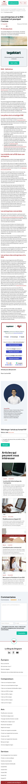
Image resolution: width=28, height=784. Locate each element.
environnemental (21, 119)
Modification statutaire (7, 713)
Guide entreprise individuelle (8, 763)
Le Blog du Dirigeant (4, 3)
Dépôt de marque (5, 727)
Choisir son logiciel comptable (8, 730)
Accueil (2, 9)
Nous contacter (5, 663)
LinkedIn (9, 652)
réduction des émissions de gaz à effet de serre (15, 146)
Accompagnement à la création (9, 755)
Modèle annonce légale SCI (12, 519)
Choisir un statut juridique (7, 758)
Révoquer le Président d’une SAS (14, 577)
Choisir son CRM (5, 736)
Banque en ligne (5, 742)
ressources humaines (21, 285)
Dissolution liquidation (6, 724)
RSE (22, 109)
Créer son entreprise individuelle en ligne (11, 688)
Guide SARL (4, 772)
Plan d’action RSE (6, 373)
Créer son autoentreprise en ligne (9, 685)
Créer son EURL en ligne (7, 691)
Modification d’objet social (8, 721)
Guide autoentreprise (6, 761)
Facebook (13, 652)
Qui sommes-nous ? (6, 666)
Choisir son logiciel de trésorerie (9, 739)
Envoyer (5, 445)
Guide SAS (3, 775)
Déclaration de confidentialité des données (12, 672)
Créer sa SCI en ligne (6, 702)
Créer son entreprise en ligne (8, 682)
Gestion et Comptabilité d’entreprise (13, 9)
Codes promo (13, 3)
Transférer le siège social (7, 716)
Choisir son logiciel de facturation (9, 733)
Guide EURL (4, 766)
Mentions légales (5, 669)
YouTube (17, 652)
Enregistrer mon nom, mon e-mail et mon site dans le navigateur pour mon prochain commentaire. (13, 628)
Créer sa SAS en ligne (6, 697)
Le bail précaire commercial (12, 547)
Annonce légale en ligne (7, 744)
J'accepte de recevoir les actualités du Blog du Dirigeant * (13, 440)
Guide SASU (4, 769)
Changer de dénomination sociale (9, 718)
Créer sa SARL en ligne (6, 694)
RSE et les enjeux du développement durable (12, 217)
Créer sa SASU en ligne (6, 699)
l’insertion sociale (14, 143)
